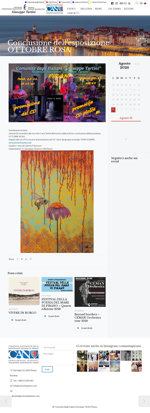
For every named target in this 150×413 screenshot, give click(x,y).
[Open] (82, 355)
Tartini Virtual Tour (99, 2)
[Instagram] (85, 359)
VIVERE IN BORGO (22, 312)
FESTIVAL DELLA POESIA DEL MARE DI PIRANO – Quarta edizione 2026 (56, 304)
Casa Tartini (65, 2)
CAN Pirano (52, 2)
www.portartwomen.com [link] (20, 142)
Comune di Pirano (81, 2)
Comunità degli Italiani (35, 2)
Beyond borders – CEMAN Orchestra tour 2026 (88, 317)
